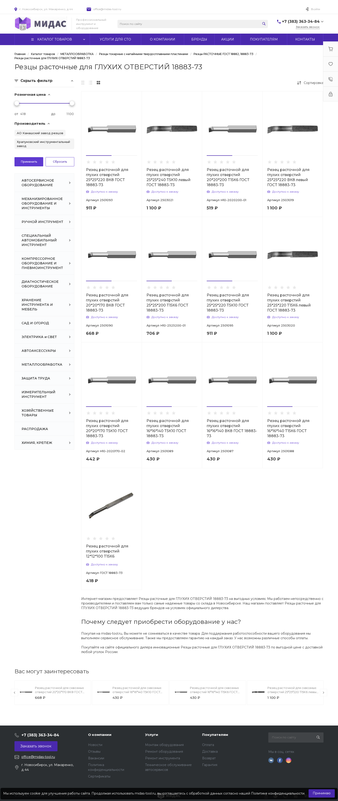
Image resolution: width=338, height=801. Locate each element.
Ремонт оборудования (164, 751)
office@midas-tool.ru (107, 9)
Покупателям (215, 734)
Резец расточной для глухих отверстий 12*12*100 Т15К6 (107, 551)
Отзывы (94, 751)
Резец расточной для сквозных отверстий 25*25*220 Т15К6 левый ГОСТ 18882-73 (292, 692)
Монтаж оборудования (164, 745)
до (53, 114)
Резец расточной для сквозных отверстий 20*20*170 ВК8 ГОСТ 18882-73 (59, 692)
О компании (100, 734)
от (16, 114)
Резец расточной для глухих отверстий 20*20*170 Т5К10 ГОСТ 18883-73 (107, 428)
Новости (95, 745)
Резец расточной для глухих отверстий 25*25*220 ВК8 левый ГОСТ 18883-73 (288, 177)
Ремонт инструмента (162, 758)
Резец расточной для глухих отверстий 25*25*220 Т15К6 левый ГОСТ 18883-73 (289, 302)
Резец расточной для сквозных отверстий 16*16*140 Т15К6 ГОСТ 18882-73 (214, 692)
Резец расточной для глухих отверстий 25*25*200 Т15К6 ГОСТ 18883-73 (167, 302)
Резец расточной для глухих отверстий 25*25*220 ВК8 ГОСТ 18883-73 (107, 177)
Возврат (209, 758)
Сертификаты (99, 776)
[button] (99, 155)
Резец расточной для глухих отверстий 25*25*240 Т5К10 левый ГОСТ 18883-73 (168, 177)
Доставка (210, 751)
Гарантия (209, 765)
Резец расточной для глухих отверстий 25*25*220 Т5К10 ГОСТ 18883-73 (228, 302)
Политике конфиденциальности (277, 793)
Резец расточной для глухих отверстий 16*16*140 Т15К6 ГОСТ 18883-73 (288, 428)
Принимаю (322, 793)
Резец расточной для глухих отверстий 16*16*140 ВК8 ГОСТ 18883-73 (232, 428)
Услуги (151, 734)
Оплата (208, 745)
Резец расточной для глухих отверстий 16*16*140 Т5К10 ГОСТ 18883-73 (167, 428)
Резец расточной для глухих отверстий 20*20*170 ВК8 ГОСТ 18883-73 (107, 302)
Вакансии (96, 758)
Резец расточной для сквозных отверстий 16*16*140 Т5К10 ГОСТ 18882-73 (136, 692)
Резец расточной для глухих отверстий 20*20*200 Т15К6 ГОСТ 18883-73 (228, 177)
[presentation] (14, 692)
